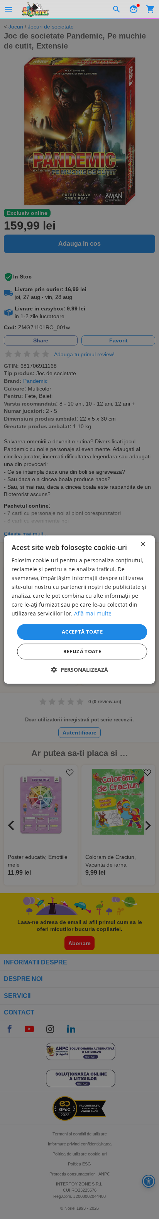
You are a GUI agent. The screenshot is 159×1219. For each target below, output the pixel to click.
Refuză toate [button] (82, 651)
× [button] (142, 544)
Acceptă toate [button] (82, 631)
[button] (79, 669)
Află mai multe (93, 613)
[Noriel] (35, 9)
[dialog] (79, 609)
